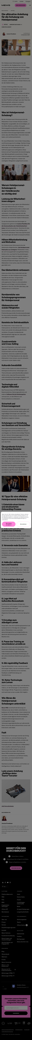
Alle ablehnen (23, 524)
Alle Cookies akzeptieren (9, 524)
